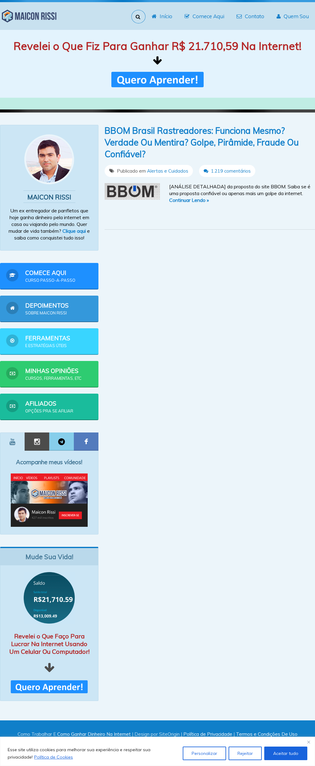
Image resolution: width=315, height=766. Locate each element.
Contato (254, 16)
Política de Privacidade (207, 734)
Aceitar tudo (285, 753)
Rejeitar (245, 753)
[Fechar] (308, 742)
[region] (157, 751)
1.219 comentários (230, 171)
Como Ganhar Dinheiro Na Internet (94, 734)
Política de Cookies (53, 757)
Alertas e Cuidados (167, 171)
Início (166, 16)
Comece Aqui (208, 16)
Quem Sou (296, 16)
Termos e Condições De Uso (266, 734)
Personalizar (204, 753)
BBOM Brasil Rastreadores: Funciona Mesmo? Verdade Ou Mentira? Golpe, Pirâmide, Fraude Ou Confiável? (202, 142)
